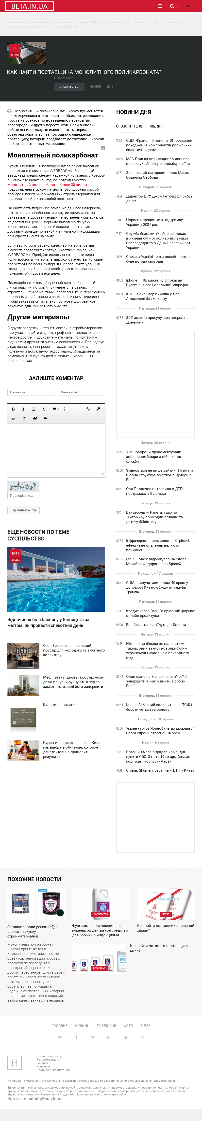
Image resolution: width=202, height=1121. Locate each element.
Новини (82, 1026)
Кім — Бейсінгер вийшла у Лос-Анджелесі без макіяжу (153, 296)
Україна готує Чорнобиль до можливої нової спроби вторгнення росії (160, 730)
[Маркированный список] (76, 409)
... (48, 593)
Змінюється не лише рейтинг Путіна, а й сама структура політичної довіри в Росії (159, 475)
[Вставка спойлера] (45, 418)
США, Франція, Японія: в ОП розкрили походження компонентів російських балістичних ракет (159, 145)
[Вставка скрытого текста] (24, 418)
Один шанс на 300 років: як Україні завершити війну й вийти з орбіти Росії (156, 681)
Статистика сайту (48, 1056)
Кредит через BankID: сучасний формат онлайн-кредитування (160, 613)
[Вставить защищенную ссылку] (98, 409)
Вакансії (42, 1063)
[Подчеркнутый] (33, 409)
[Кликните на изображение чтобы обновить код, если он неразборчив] (56, 486)
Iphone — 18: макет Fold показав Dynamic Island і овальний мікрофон (157, 282)
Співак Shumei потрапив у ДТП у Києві (160, 770)
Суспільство (69, 86)
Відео (145, 1026)
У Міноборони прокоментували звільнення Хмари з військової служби (153, 457)
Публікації (106, 1026)
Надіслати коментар (23, 510)
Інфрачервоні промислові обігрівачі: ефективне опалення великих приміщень (158, 545)
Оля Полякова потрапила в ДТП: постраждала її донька (155, 491)
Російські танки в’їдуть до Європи (156, 625)
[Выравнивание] (55, 409)
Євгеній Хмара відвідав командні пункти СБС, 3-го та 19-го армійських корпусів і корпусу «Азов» (158, 757)
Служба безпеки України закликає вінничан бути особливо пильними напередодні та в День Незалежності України (158, 240)
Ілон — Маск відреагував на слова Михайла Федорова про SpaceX (156, 561)
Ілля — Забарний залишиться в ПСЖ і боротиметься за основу (159, 707)
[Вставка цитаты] (35, 418)
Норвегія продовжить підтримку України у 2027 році (154, 222)
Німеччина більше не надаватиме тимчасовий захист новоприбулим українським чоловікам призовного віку (157, 650)
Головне (59, 1026)
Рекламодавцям (48, 1059)
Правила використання (53, 1070)
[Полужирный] (13, 409)
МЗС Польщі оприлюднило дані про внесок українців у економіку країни (158, 161)
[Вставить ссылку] (88, 409)
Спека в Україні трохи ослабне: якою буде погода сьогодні (158, 259)
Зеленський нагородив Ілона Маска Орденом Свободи (157, 175)
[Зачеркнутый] (44, 409)
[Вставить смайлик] (13, 418)
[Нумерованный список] (66, 409)
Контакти (43, 1066)
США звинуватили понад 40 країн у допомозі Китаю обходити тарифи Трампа (157, 587)
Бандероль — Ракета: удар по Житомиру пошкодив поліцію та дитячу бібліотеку (154, 517)
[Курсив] (23, 409)
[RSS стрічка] (178, 6)
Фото (128, 1026)
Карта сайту (118, 1094)
